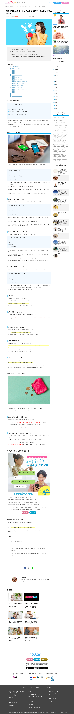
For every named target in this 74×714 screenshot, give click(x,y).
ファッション (63, 130)
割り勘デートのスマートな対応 (16, 87)
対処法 (59, 142)
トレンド (57, 72)
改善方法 (63, 145)
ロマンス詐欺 (56, 135)
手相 (58, 145)
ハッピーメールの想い (12, 695)
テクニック (60, 125)
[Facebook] (25, 568)
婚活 (56, 81)
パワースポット (56, 130)
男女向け (65, 150)
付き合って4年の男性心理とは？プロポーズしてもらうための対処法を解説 (15, 622)
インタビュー (56, 122)
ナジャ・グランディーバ (57, 127)
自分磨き (65, 155)
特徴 (56, 99)
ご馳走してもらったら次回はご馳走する (21, 92)
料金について (11, 697)
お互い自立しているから (18, 83)
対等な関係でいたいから (18, 79)
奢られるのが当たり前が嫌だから (20, 81)
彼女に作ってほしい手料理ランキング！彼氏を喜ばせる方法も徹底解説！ (15, 639)
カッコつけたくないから (18, 85)
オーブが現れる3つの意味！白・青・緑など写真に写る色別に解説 (60, 58)
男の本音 (60, 150)
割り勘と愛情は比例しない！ (16, 96)
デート (20, 16)
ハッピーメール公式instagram (52, 693)
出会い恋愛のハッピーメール (9, 6)
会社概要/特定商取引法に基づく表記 (34, 694)
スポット (55, 125)
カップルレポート (31, 701)
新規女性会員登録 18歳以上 (13, 702)
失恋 (56, 78)
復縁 (63, 142)
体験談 (65, 135)
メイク (61, 132)
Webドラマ (63, 117)
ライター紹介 (48, 687)
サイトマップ (50, 701)
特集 (56, 102)
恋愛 (23, 6)
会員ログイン (11, 705)
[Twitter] (29, 568)
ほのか (61, 120)
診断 (55, 40)
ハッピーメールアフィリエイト (52, 698)
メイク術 (65, 132)
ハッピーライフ (18, 6)
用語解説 (55, 150)
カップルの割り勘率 (14, 66)
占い (64, 137)
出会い (55, 24)
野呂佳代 (55, 160)
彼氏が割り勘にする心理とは (16, 75)
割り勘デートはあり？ (15, 68)
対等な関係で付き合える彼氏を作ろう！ (18, 94)
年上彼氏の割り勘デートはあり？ (20, 73)
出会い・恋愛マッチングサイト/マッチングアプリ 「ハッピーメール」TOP (17, 692)
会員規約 (29, 691)
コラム (56, 69)
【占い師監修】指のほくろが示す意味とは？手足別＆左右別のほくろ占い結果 (60, 42)
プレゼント (55, 132)
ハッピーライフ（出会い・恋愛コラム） (34, 707)
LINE (55, 117)
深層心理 (33, 16)
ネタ (64, 127)
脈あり (60, 155)
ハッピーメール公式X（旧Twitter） (53, 691)
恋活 (56, 90)
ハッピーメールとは (12, 694)
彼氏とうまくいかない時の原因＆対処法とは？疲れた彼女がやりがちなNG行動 (15, 605)
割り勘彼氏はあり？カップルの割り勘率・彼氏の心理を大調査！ (35, 6)
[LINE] (33, 568)
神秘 (55, 55)
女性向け (28, 16)
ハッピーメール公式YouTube (52, 694)
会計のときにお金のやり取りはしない (21, 89)
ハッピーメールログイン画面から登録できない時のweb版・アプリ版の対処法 (61, 27)
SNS (58, 117)
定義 (56, 84)
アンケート (57, 66)
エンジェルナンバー (63, 122)
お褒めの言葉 (30, 704)
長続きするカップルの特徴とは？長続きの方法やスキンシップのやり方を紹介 (31, 622)
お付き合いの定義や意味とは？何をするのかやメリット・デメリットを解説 (31, 639)
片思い (56, 96)
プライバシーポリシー (31, 693)
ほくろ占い (55, 120)
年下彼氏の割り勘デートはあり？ (20, 70)
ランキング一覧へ (61, 61)
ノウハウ (24, 16)
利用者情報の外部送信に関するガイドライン (35, 696)
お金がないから (17, 77)
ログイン (44, 659)
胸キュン (55, 155)
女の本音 (59, 140)
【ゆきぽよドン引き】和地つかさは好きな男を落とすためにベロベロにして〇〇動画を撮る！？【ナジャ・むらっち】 (31, 605)
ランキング (32, 687)
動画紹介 (60, 137)
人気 (61, 135)
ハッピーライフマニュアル (40, 687)
